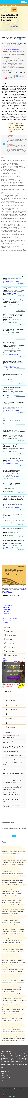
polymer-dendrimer (20, 873)
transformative (20, 882)
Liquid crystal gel (11, 973)
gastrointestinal (13, 933)
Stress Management (5, 926)
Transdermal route (5, 909)
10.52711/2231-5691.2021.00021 (12, 490)
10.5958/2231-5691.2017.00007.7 (12, 463)
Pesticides (9, 900)
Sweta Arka (21, 125)
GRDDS (18, 962)
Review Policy (6, 616)
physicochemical (21, 1013)
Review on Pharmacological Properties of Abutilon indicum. (13, 329)
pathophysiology (11, 942)
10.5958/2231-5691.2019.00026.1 (12, 507)
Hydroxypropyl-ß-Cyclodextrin (14, 846)
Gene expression (13, 895)
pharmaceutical (20, 911)
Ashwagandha (13, 926)
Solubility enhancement (20, 973)
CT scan (20, 946)
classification (4, 942)
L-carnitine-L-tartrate (6, 978)
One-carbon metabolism (6, 897)
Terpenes (11, 125)
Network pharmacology (13, 920)
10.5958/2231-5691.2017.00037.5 (12, 476)
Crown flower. (12, 131)
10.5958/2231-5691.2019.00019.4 (12, 410)
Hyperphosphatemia (16, 1009)
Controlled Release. (5, 1031)
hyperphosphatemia (15, 1002)
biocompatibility (12, 873)
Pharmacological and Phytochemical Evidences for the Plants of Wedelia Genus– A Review (13, 316)
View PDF (9, 77)
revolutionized (21, 929)
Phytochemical (21, 1040)
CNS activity (18, 127)
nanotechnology (12, 1022)
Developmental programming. (17, 897)
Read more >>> (23, 589)
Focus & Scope (6, 599)
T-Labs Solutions (11, 1096)
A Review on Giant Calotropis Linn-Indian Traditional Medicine (14, 38)
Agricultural (19, 900)
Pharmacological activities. (7, 1042)
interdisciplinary (15, 884)
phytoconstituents (14, 995)
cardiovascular (14, 931)
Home (4, 1088)
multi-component (22, 995)
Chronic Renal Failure (22, 1007)
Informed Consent (7, 601)
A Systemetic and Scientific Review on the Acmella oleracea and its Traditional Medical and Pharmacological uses (14, 542)
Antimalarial (17, 953)
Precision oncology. (15, 891)
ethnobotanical (23, 860)
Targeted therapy (16, 886)
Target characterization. (6, 924)
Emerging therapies (13, 889)
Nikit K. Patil (9, 43)
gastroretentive (5, 960)
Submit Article (9, 631)
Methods (23, 962)
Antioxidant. (10, 1020)
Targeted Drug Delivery (13, 877)
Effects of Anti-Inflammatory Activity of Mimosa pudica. (14, 514)
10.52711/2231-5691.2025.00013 (12, 49)
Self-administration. (12, 911)
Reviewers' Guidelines (8, 615)
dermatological (5, 1018)
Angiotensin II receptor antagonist (8, 855)
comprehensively (13, 929)
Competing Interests (8, 598)
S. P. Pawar (19, 44)
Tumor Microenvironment (18, 880)
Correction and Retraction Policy (10, 618)
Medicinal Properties (6, 869)
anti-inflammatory (13, 864)
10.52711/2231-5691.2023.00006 (12, 367)
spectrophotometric (5, 913)
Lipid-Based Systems (16, 1029)
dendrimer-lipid (5, 873)
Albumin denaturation (6, 987)
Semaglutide (11, 935)
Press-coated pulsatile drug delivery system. (10, 860)
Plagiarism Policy (6, 609)
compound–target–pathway (7, 993)
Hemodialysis (13, 1007)
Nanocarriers (4, 1027)
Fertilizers (4, 900)
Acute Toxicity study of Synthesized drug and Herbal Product (13, 529)
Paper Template (9, 639)
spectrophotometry (5, 915)
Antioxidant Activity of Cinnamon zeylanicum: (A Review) (12, 484)
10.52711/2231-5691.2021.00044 (12, 534)
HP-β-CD (19, 853)
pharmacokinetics (12, 1024)
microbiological (12, 1015)
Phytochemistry (19, 123)
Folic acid (13, 893)
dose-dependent (12, 982)
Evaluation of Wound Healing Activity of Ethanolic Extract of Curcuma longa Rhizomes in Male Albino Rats (13, 301)
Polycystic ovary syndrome (7, 922)
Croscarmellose (21, 848)
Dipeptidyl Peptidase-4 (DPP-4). (18, 940)
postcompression (13, 951)
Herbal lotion (11, 1018)
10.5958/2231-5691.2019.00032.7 (12, 395)
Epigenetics (19, 893)
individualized (23, 1002)
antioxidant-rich (19, 1015)
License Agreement (7, 603)
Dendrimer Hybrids (22, 875)
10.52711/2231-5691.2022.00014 (12, 354)
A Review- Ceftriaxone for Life (11, 458)
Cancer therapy (23, 884)
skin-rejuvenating (13, 1013)
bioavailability (4, 846)
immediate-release (19, 949)
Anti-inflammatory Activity (7, 989)
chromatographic (14, 913)
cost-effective (20, 917)
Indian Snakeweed (5, 1040)
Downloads (4, 1079)
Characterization (5, 848)
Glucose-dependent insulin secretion (19, 938)
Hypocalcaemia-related (15, 1004)
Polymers (3, 1029)
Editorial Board (18, 1088)
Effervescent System (6, 964)
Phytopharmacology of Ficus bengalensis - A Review (11, 445)
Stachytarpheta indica (21, 1038)
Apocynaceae (11, 123)
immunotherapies (13, 882)
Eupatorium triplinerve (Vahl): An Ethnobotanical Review (12, 388)
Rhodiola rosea (21, 926)
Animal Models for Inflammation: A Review (12, 375)
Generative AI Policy (7, 607)
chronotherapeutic (5, 853)
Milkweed (16, 125)
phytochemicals (13, 862)
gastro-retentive (12, 962)
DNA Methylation (5, 895)
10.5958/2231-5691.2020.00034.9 (12, 281)
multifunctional (20, 1024)
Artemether (11, 953)
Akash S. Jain (22, 43)
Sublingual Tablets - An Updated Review (14, 288)
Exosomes (9, 1029)
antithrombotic (19, 942)
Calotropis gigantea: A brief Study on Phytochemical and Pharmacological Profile (13, 362)
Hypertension (13, 853)
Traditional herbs (17, 922)
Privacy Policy (6, 611)
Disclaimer (5, 622)
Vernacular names (13, 1040)
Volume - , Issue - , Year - (16, 72)
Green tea (21, 1018)
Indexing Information (11, 655)
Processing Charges (10, 651)
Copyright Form (10, 643)
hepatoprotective (5, 864)
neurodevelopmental (6, 893)
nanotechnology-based (6, 884)
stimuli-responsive (13, 875)
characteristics (5, 971)
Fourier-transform (13, 848)
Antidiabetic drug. (16, 975)
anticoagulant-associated (6, 944)
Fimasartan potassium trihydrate (8, 857)
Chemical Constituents (15, 869)
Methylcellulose (13, 851)
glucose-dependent (5, 931)
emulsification (4, 1015)
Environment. (4, 902)
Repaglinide (4, 973)
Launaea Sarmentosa (13, 866)
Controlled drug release (6, 975)
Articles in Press (6, 1077)
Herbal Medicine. (5, 929)
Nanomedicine (4, 877)
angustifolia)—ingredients (14, 1011)
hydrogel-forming (5, 904)
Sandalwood (4, 1020)
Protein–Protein (13, 991)
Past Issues (5, 1075)
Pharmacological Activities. (7, 871)
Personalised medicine (6, 891)
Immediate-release (5, 955)
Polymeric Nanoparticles (6, 880)
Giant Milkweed (12, 127)
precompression (5, 951)
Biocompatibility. (5, 882)
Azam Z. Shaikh (5, 44)
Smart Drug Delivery (12, 1027)
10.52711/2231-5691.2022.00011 (12, 547)
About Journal (5, 5)
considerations (21, 1036)
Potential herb (21, 129)
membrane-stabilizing (21, 862)
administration (11, 902)
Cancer (14, 900)
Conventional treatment (6, 886)
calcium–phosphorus (6, 1002)
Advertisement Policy (8, 620)
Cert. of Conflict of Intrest (12, 647)
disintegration (4, 906)
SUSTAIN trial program (6, 938)
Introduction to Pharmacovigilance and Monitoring (13, 403)
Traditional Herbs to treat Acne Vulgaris (14, 276)
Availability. (18, 955)
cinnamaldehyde (5, 991)
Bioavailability (4, 911)
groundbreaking (5, 933)
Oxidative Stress (11, 946)
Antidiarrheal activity (13, 129)
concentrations (13, 980)
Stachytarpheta (14, 1031)
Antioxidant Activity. (17, 989)
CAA (16, 946)
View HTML (21, 76)
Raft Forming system (5, 966)
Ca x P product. (4, 1011)
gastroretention (20, 960)
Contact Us (13, 5)
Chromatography (14, 915)
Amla (17, 1018)
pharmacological (5, 862)
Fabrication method (14, 909)
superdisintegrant (5, 851)
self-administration (19, 906)
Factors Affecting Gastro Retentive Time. (9, 969)
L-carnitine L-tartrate (15, 984)
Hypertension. (4, 949)
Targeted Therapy (21, 1027)
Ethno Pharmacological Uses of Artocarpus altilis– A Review (11, 470)
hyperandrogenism (5, 995)
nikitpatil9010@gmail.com (11, 46)
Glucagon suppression (6, 940)
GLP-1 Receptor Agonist (19, 935)
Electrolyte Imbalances (6, 1009)
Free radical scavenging (16, 987)
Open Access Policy (7, 605)
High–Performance (22, 915)
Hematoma (4, 946)
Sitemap (4, 1090)
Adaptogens (14, 924)
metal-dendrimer (5, 875)
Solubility (12, 955)
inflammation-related (6, 984)
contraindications (20, 933)
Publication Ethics (7, 613)
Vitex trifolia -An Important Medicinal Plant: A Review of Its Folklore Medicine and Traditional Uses (14, 432)
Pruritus (22, 1009)
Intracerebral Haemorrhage (18, 944)
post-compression (21, 851)
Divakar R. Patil (16, 43)
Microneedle (21, 909)
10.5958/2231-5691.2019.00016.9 (12, 293)
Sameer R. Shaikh (13, 44)
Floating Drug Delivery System (17, 964)
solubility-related (19, 971)
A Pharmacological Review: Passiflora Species (13, 417)
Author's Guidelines (11, 635)
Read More (20, 283)
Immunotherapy (5, 889)
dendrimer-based (16, 871)
